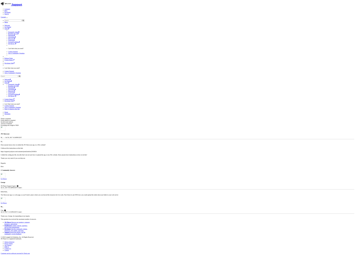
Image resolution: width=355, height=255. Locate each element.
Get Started (7, 27)
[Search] (23, 20)
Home (6, 112)
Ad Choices (7, 245)
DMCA (6, 247)
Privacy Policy (8, 243)
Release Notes (8, 58)
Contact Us (7, 248)
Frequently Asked (13, 32)
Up (2, 179)
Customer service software (15, 253)
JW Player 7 (11, 43)
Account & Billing (13, 42)
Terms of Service (9, 242)
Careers (6, 250)
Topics (6, 28)
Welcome (7, 25)
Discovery (11, 38)
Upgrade (3, 17)
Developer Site (8, 63)
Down (5, 179)
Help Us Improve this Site (12, 109)
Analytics (11, 40)
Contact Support (13, 51)
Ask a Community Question (16, 53)
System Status (8, 60)
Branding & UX (13, 33)
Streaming (11, 35)
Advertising (11, 37)
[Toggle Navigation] (7, 17)
